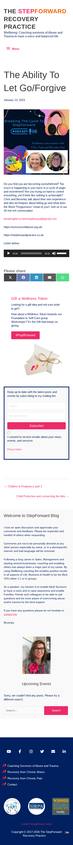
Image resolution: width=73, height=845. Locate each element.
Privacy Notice (14, 449)
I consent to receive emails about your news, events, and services (34, 438)
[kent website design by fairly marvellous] (67, 832)
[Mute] (54, 253)
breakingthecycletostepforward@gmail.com (30, 218)
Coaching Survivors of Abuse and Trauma (32, 765)
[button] (36, 425)
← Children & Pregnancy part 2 (23, 486)
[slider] (62, 253)
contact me (10, 614)
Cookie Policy (28, 824)
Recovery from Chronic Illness (26, 772)
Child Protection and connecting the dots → (42, 496)
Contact (12, 784)
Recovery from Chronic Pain (24, 778)
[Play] (8, 253)
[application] (36, 253)
